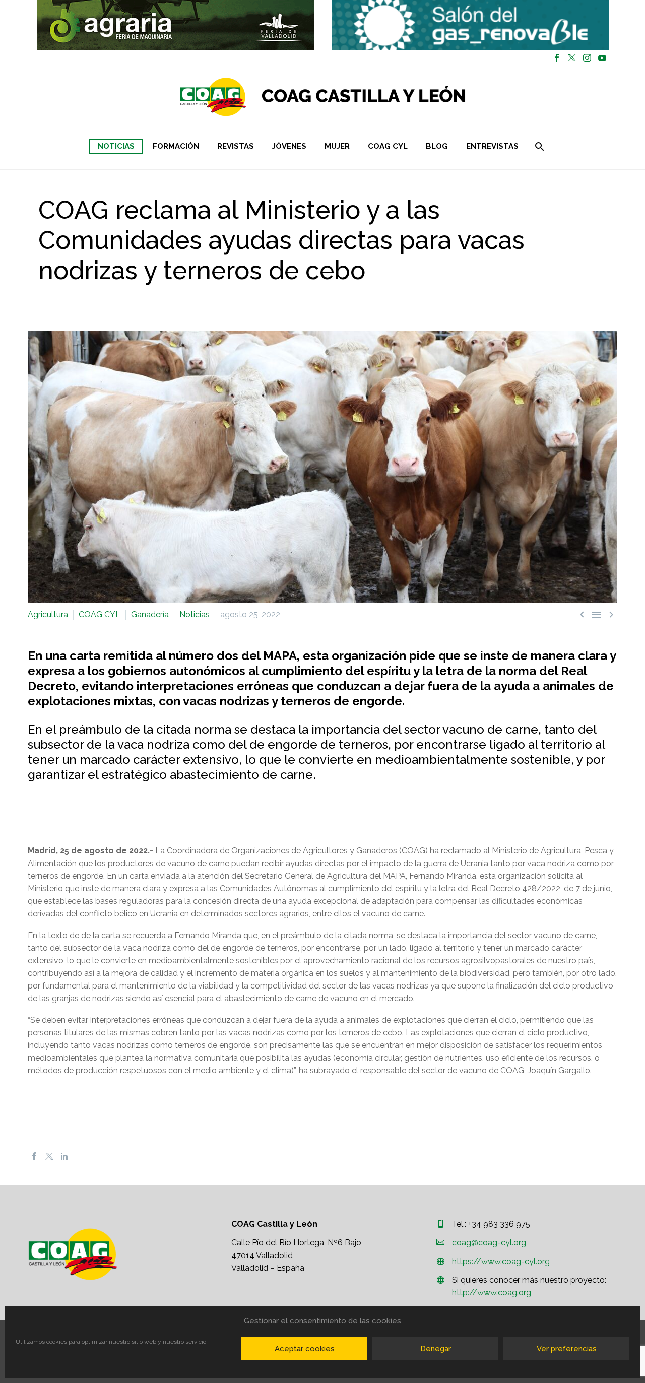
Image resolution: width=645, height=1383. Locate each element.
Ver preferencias (567, 1348)
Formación (176, 146)
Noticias (116, 146)
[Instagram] (587, 58)
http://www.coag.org (491, 1292)
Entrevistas (492, 146)
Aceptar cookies (305, 1348)
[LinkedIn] (64, 1156)
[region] (175, 25)
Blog (437, 146)
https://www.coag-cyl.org (501, 1261)
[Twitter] (571, 58)
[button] (175, 25)
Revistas (235, 146)
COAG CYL (388, 146)
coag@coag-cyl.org (489, 1242)
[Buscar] (539, 146)
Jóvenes (289, 146)
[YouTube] (602, 58)
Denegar (435, 1348)
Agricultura (48, 614)
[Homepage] (382, 97)
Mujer (337, 146)
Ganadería (150, 614)
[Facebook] (556, 58)
